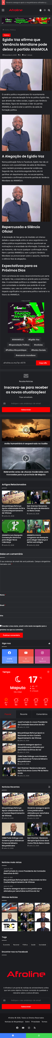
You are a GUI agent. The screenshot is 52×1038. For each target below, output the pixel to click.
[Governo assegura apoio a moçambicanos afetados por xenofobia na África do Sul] (9, 748)
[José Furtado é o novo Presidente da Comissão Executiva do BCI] (9, 725)
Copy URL (43, 363)
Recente (23, 714)
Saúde (33, 945)
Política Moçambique (16, 350)
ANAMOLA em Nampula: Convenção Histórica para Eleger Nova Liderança (12, 538)
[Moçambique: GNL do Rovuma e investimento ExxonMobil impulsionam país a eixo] (42, 926)
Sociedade (42, 945)
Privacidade (35, 1022)
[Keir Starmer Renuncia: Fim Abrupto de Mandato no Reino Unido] (38, 497)
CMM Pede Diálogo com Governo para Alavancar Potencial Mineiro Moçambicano (33, 759)
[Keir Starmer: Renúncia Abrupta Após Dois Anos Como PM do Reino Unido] (9, 771)
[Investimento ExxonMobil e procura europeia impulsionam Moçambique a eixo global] (42, 917)
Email (3, 605)
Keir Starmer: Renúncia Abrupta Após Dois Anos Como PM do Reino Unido (33, 770)
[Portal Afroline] (15, 10)
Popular (8, 714)
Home (6, 30)
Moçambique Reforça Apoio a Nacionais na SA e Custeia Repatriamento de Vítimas (13, 509)
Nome (3, 595)
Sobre (27, 1022)
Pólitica (13, 30)
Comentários (41, 714)
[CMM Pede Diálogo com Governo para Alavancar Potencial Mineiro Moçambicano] (9, 759)
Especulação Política (19, 345)
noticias (39, 345)
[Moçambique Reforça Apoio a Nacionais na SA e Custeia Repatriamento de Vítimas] (13, 497)
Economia (6, 945)
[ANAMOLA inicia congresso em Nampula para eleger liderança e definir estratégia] (38, 526)
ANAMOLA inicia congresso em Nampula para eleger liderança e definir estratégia (37, 538)
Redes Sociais (39, 350)
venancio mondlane (26, 355)
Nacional (16, 945)
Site (1, 616)
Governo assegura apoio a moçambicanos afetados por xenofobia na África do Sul (31, 747)
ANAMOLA (18, 339)
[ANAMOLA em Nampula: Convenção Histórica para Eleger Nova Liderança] (13, 526)
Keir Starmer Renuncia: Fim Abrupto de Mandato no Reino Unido (38, 508)
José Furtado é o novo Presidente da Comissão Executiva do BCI (32, 723)
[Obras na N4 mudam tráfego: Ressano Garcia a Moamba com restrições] (9, 926)
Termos (44, 1022)
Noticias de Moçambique (14, 1022)
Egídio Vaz (34, 339)
